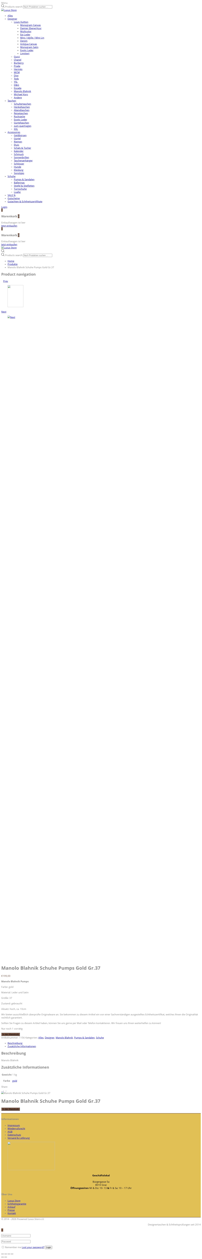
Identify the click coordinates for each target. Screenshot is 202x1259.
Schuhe (11, 176)
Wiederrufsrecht (16, 1128)
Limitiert (24, 53)
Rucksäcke (19, 116)
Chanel (17, 59)
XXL (16, 129)
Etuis (16, 144)
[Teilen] (5, 1253)
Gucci (17, 56)
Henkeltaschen (22, 107)
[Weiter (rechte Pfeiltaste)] (5, 1257)
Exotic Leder (26, 50)
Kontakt (12, 1213)
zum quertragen (22, 125)
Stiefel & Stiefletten (24, 185)
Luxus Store (14, 1200)
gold (14, 1080)
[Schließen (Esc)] (2, 1253)
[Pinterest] (7, 1089)
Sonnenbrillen (21, 157)
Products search (13, 6)
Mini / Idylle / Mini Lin (32, 37)
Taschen (12, 100)
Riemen (18, 141)
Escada (17, 88)
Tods (16, 78)
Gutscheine (14, 198)
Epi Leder (25, 34)
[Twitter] (2, 1089)
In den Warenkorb (11, 1034)
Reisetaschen (21, 113)
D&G (16, 84)
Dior (16, 75)
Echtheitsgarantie (17, 1203)
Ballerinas (19, 182)
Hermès (18, 69)
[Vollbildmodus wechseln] (9, 1253)
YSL (16, 81)
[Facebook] (5, 1089)
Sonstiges (19, 173)
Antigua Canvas (28, 44)
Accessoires (14, 132)
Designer (12, 18)
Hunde (17, 166)
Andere (18, 97)
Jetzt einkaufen (9, 225)
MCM (17, 72)
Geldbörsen (20, 135)
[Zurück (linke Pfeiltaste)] (2, 1257)
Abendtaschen (21, 110)
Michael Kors (21, 94)
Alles (10, 15)
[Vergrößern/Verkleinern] (12, 1253)
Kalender (19, 151)
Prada (17, 66)
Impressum (14, 1125)
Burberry (19, 62)
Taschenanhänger (23, 160)
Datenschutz (14, 1134)
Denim (23, 40)
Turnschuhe (20, 188)
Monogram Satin (29, 47)
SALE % (11, 195)
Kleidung (18, 170)
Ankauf (11, 1206)
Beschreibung (15, 1043)
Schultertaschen (22, 103)
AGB (10, 1131)
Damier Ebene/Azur (31, 28)
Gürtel (17, 138)
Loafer (17, 192)
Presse (11, 1210)
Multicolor (25, 31)
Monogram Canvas (30, 25)
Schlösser (19, 163)
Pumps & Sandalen (24, 179)
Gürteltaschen (21, 122)
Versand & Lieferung (19, 1137)
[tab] (104, 1043)
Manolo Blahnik (22, 91)
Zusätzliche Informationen (22, 1046)
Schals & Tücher (22, 147)
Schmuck (19, 154)
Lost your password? (33, 1247)
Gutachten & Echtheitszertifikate (25, 201)
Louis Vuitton (21, 21)
